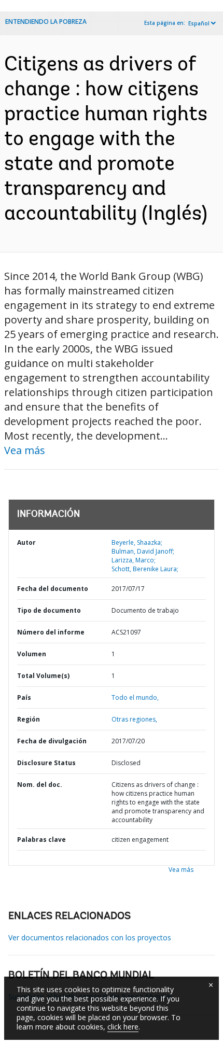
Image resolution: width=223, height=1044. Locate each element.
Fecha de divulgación (52, 741)
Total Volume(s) (43, 675)
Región (28, 719)
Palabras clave (41, 839)
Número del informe (51, 632)
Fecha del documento (52, 588)
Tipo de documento (49, 610)
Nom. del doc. (39, 784)
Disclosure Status (46, 762)
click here (122, 1027)
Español (199, 23)
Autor (26, 542)
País (24, 697)
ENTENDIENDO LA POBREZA (46, 21)
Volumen (31, 654)
